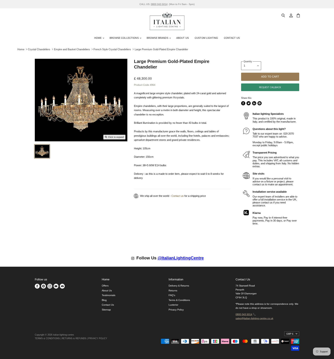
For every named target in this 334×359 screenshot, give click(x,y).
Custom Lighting (206, 38)
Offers (105, 285)
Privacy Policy (176, 309)
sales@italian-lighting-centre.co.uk (254, 318)
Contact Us (232, 38)
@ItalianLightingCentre (181, 258)
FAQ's (172, 295)
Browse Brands (158, 38)
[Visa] (107, 338)
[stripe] (111, 338)
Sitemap (106, 309)
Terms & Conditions (179, 300)
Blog (104, 300)
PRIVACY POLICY (97, 338)
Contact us (177, 195)
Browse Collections (124, 38)
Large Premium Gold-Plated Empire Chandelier (161, 49)
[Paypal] (108, 338)
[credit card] (109, 338)
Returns (173, 290)
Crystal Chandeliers (39, 49)
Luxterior (173, 304)
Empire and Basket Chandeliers (72, 49)
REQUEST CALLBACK (270, 87)
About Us (182, 38)
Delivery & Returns (179, 285)
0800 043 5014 (159, 4)
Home (98, 38)
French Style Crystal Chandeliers (112, 49)
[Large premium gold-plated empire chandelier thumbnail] (42, 151)
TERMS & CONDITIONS (47, 338)
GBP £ (289, 333)
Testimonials (108, 295)
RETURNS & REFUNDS (74, 338)
